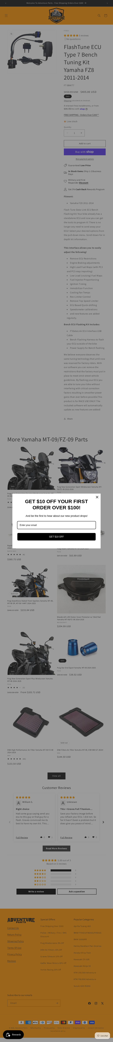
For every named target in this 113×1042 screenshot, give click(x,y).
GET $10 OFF (56, 536)
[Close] (97, 497)
